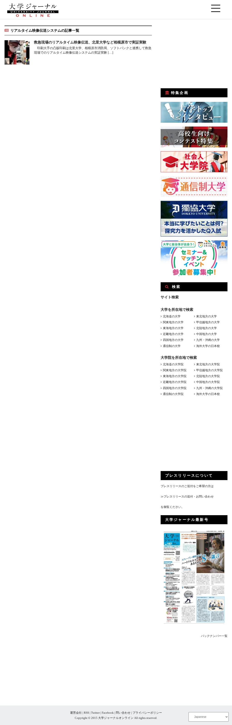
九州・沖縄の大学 (208, 340)
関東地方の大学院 (174, 370)
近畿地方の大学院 (174, 382)
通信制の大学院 (173, 394)
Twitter (95, 712)
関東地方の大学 (173, 322)
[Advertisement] (195, 54)
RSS (86, 712)
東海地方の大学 (173, 328)
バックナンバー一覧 (214, 636)
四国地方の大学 (173, 340)
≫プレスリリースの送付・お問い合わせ (187, 496)
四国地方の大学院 (174, 388)
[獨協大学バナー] (194, 235)
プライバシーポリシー (147, 712)
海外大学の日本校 (208, 346)
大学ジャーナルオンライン (115, 718)
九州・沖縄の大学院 (209, 388)
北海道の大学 (172, 316)
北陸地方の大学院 (208, 376)
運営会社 (76, 712)
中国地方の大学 (206, 334)
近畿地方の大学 (173, 334)
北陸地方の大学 (206, 328)
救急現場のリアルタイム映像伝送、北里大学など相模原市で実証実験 (90, 42)
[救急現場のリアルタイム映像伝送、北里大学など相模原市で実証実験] (17, 53)
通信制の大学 (172, 346)
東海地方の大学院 (174, 376)
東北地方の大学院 (208, 364)
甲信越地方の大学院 (209, 370)
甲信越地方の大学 (208, 322)
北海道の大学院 (173, 364)
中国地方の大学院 (208, 382)
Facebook (108, 712)
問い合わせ (123, 712)
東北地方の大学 (206, 316)
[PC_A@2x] (194, 275)
